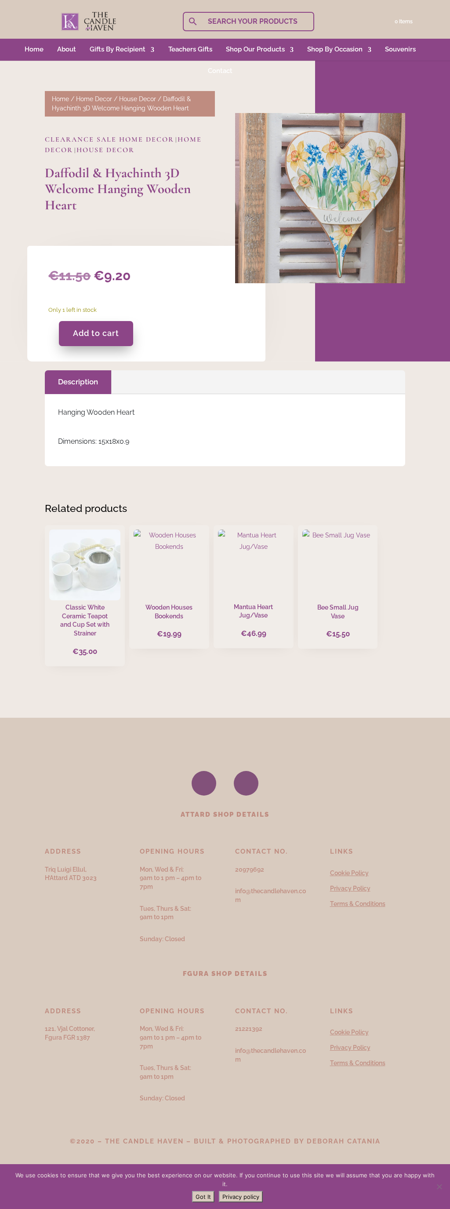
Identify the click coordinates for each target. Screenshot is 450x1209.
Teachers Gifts (190, 49)
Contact (220, 71)
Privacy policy (240, 1196)
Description (78, 381)
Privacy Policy (350, 888)
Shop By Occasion (335, 49)
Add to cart (96, 333)
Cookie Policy (349, 873)
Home (34, 49)
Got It (203, 1196)
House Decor (137, 98)
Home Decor (94, 98)
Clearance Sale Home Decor (109, 139)
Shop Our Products (255, 49)
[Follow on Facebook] (204, 783)
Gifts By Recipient (117, 49)
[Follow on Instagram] (246, 783)
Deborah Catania (344, 1141)
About (66, 49)
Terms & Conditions (357, 903)
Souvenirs (400, 49)
